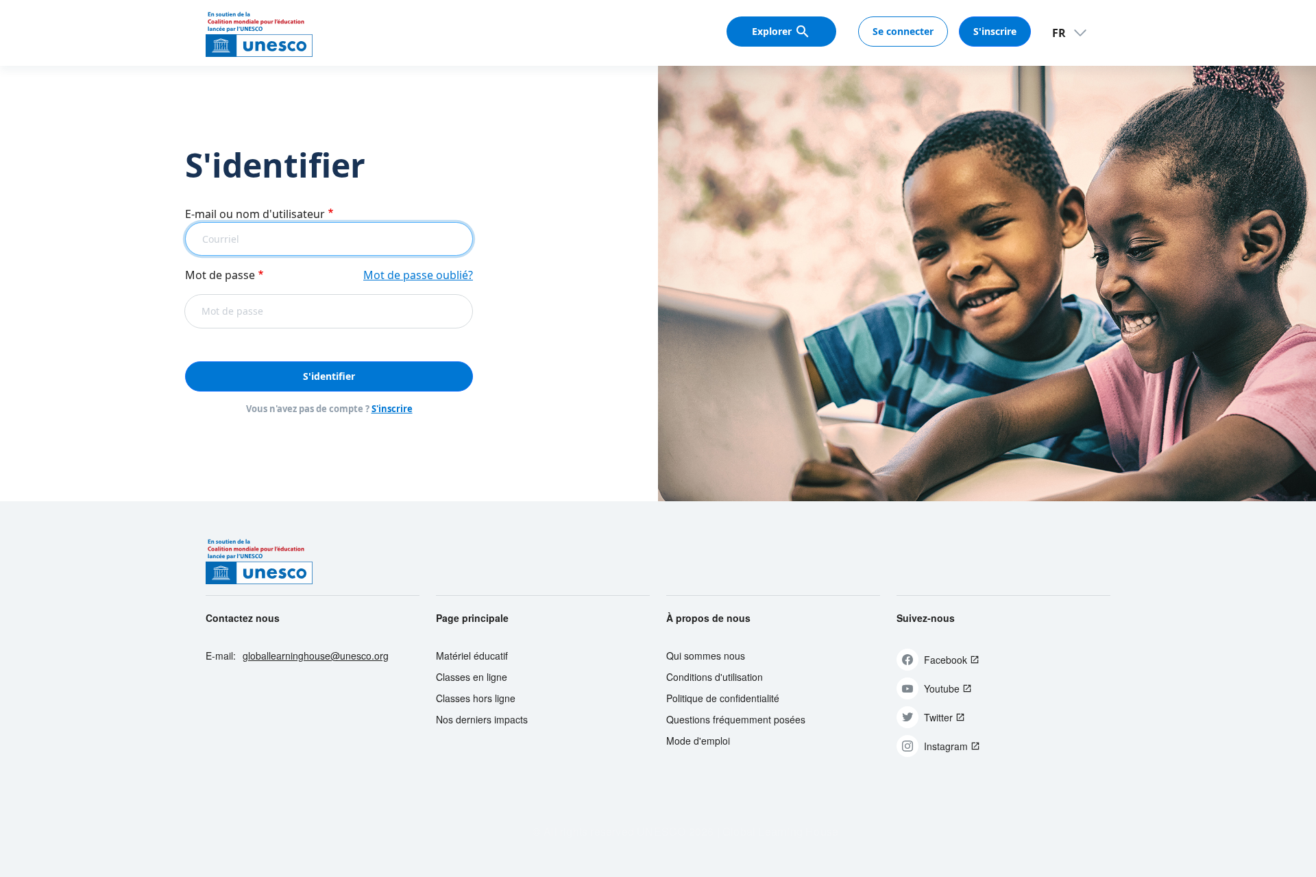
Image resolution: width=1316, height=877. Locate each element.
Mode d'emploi (698, 740)
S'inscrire (994, 31)
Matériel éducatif (472, 655)
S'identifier (329, 376)
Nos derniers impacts (482, 719)
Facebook (945, 659)
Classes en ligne (471, 677)
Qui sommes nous (705, 655)
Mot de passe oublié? (418, 275)
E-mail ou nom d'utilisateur (255, 213)
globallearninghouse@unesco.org (316, 655)
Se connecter (903, 31)
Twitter (938, 717)
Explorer (772, 31)
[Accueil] (259, 32)
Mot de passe (220, 275)
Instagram (946, 746)
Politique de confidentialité (722, 698)
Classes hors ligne (475, 698)
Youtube (942, 688)
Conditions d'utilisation (714, 677)
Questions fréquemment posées (735, 719)
